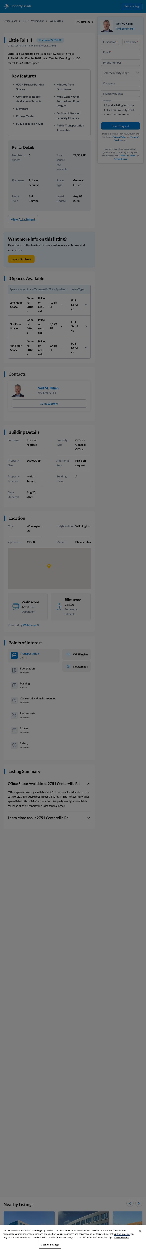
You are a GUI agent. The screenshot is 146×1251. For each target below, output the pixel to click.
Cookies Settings (50, 1244)
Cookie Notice (121, 1237)
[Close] (140, 1231)
